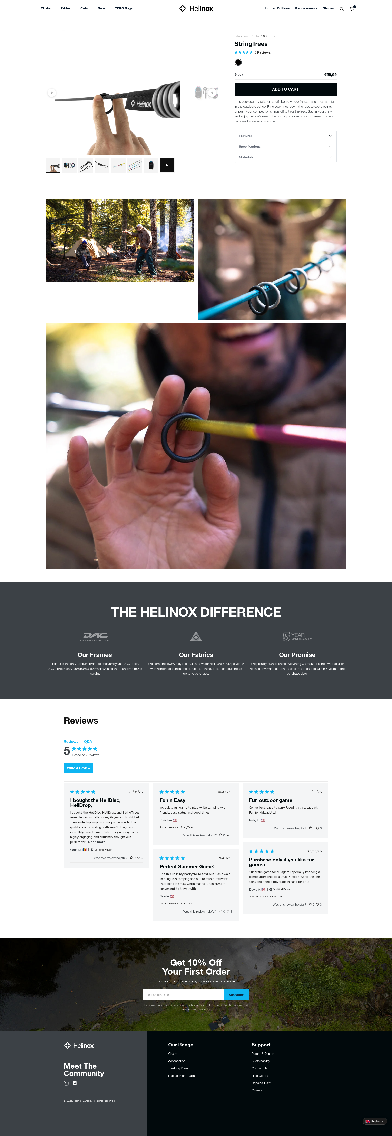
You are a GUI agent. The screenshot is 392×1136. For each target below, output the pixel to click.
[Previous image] (52, 93)
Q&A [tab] (88, 741)
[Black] (238, 62)
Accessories (176, 1061)
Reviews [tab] (71, 741)
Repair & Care (261, 1083)
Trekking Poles (178, 1068)
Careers (257, 1090)
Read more (96, 842)
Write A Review (78, 768)
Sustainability (261, 1061)
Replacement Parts (181, 1075)
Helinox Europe (242, 36)
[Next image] (212, 93)
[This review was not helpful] (228, 835)
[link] (124, 9)
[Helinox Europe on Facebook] (74, 1083)
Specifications (250, 146)
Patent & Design (263, 1053)
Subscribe (236, 995)
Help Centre (260, 1075)
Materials (246, 157)
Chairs (172, 1053)
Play (257, 36)
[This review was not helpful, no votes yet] (138, 857)
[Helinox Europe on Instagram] (66, 1083)
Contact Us (259, 1068)
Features (245, 135)
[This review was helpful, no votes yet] (131, 857)
